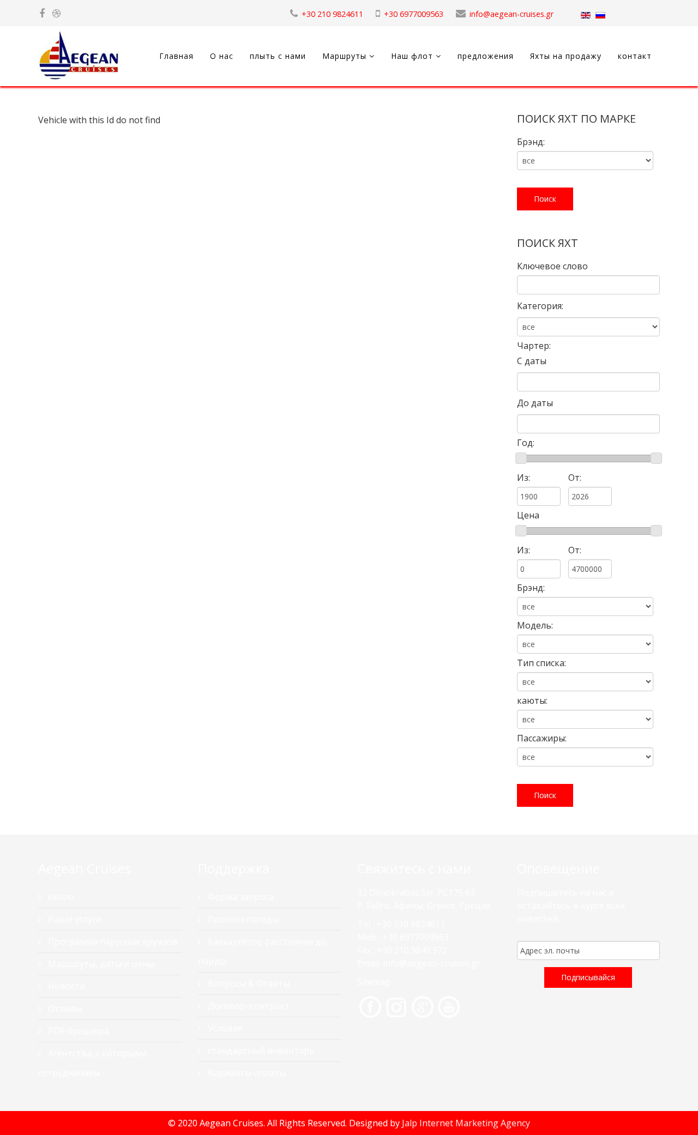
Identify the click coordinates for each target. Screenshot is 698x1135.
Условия (224, 1028)
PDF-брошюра (77, 1031)
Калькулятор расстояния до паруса (262, 951)
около (60, 897)
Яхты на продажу (565, 56)
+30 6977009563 (413, 14)
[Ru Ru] (600, 15)
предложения (486, 56)
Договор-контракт (248, 1006)
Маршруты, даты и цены (100, 964)
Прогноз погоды (242, 919)
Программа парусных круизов (112, 941)
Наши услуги (73, 919)
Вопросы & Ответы (248, 983)
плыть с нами (278, 56)
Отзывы (64, 1009)
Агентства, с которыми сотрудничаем (92, 1063)
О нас (221, 56)
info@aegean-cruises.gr (511, 14)
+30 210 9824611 (332, 14)
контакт (635, 56)
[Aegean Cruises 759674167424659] (42, 14)
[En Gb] (586, 15)
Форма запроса (240, 897)
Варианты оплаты (246, 1073)
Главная (176, 56)
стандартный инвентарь (260, 1050)
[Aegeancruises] (56, 14)
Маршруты (344, 56)
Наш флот (412, 56)
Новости (65, 986)
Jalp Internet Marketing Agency (466, 1123)
